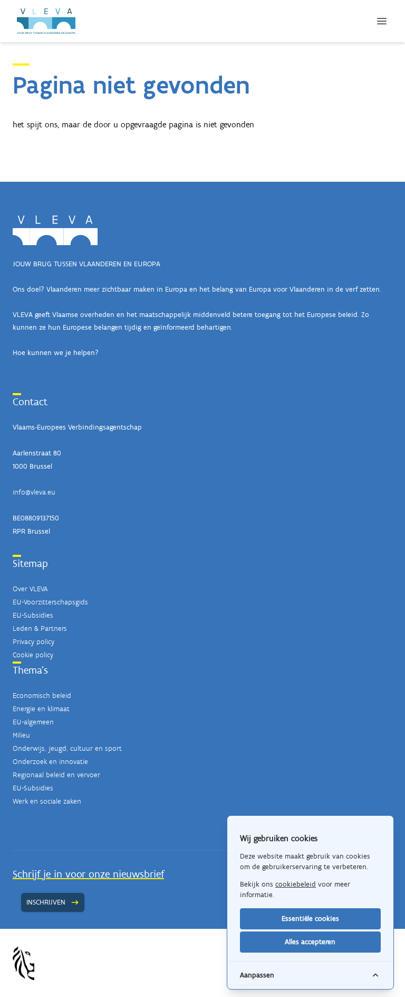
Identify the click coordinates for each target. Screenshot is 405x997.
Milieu (21, 735)
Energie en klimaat (41, 708)
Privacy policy (33, 641)
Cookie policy (33, 654)
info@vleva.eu (34, 492)
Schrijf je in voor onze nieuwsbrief (88, 874)
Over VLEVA (30, 588)
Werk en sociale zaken (47, 801)
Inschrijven (45, 902)
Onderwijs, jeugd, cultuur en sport (67, 748)
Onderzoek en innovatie (50, 761)
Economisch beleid (42, 695)
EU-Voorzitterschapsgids (50, 602)
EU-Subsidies (33, 615)
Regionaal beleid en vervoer (56, 774)
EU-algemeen (33, 722)
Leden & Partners (40, 628)
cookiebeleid (295, 884)
